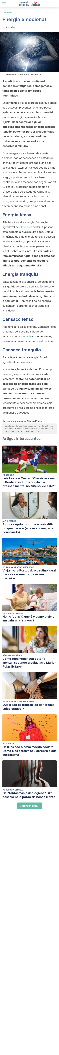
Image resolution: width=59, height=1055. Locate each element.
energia (7, 201)
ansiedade (24, 336)
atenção (25, 227)
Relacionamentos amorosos (18, 567)
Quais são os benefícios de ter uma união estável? (28, 706)
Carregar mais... (29, 805)
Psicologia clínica (12, 613)
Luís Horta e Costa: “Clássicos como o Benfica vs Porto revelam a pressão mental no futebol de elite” (29, 482)
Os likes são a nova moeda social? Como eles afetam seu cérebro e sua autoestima (29, 751)
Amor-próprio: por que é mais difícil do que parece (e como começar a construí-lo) (28, 528)
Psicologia (7, 12)
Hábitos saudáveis (12, 655)
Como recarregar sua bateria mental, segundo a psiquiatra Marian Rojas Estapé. (29, 662)
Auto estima (9, 521)
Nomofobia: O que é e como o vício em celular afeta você (28, 618)
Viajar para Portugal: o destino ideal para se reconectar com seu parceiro (29, 574)
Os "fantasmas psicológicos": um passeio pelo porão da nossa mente (28, 795)
